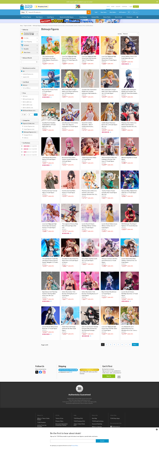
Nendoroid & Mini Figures (66, 17)
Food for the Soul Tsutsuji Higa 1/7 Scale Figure (49, 191)
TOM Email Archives (98, 421)
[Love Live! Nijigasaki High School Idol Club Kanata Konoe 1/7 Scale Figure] (50, 213)
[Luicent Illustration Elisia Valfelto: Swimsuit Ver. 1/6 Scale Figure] (130, 247)
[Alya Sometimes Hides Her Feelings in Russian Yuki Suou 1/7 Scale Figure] (110, 146)
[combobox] (57, 12)
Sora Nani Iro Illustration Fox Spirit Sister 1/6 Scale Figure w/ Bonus (70, 260)
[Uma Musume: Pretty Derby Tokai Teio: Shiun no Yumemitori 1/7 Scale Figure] (70, 112)
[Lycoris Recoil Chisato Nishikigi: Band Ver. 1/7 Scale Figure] (130, 281)
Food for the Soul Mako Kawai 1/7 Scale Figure (68, 191)
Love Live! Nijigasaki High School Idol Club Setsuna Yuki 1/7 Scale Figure (89, 58)
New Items (103, 12)
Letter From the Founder (41, 425)
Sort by (119, 33)
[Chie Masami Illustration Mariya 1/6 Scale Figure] (50, 146)
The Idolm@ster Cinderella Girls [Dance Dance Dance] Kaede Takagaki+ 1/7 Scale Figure (50, 260)
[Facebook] (40, 372)
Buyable (26, 49)
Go (36, 114)
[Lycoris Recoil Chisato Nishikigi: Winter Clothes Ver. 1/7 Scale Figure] (90, 213)
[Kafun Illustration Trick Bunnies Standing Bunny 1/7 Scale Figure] (90, 281)
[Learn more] (32, 34)
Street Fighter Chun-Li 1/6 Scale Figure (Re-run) (129, 57)
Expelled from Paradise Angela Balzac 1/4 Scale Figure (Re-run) (49, 124)
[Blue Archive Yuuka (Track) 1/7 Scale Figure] (50, 78)
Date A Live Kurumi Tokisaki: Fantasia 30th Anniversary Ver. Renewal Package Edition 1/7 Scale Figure (90, 328)
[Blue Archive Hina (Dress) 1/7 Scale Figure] (110, 281)
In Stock (26, 45)
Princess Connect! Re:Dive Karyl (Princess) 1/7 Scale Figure (109, 260)
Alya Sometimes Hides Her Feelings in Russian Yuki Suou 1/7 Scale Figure (109, 159)
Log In (130, 6)
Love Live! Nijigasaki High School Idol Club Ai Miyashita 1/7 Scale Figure (109, 58)
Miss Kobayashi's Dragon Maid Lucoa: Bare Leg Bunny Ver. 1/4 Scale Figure (70, 91)
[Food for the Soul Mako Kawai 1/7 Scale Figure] (70, 180)
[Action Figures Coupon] (79, 21)
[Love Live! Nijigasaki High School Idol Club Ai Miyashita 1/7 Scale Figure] (110, 45)
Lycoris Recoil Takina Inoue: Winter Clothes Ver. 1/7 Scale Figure (109, 225)
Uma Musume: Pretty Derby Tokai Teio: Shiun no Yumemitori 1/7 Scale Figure (70, 124)
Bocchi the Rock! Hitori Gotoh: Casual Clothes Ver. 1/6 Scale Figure (70, 159)
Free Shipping (83, 17)
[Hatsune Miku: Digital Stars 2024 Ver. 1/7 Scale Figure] (130, 180)
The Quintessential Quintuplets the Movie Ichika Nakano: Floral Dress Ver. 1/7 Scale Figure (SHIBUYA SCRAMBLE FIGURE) (50, 58)
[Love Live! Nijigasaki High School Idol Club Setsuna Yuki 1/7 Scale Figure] (90, 45)
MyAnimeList (116, 426)
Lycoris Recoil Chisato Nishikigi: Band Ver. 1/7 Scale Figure (129, 293)
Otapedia (124, 6)
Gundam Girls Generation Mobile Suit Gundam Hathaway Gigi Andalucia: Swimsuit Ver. (89, 91)
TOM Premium (41, 422)
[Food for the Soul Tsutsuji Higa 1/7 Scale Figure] (50, 180)
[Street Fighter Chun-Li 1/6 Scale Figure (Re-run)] (130, 45)
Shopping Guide (42, 6)
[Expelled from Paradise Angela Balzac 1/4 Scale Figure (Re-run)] (50, 112)
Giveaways (129, 17)
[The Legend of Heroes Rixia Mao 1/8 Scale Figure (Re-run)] (70, 213)
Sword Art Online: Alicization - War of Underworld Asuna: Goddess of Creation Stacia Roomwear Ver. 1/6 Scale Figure (90, 124)
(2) (110, 132)
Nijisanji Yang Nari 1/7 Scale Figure (129, 158)
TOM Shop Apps (115, 418)
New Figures (39, 17)
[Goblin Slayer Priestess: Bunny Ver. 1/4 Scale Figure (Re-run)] (110, 112)
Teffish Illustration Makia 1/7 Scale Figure (89, 158)
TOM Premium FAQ (79, 421)
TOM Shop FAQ (78, 418)
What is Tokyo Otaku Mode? (43, 419)
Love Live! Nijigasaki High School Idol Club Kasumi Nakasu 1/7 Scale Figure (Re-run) (70, 58)
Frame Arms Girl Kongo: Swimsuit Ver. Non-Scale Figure (69, 328)
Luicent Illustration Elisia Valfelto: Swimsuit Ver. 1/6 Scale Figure (129, 260)
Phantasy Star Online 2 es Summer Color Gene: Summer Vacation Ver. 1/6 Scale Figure (89, 192)
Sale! (96, 12)
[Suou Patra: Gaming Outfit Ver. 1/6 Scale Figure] (90, 247)
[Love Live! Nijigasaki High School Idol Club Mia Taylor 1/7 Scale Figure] (110, 315)
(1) (130, 64)
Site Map (94, 418)
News (112, 6)
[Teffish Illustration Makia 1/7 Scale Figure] (90, 146)
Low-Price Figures (26, 17)
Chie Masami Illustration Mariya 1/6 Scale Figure (49, 158)
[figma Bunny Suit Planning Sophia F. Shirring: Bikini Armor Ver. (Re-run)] (50, 281)
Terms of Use (59, 418)
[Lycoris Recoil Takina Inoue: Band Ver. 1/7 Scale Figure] (50, 315)
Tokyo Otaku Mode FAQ (79, 424)
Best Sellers (113, 12)
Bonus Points (106, 17)
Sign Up (136, 6)
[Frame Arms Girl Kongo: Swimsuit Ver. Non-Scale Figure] (70, 315)
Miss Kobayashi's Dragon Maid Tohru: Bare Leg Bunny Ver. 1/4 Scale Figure (110, 91)
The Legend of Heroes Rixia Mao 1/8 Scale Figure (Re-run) (70, 225)
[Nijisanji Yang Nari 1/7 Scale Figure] (130, 146)
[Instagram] (44, 372)
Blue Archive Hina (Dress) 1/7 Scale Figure (109, 292)
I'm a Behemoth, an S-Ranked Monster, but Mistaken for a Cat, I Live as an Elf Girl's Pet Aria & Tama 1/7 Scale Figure (129, 328)
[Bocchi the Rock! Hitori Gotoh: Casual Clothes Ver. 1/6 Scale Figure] (70, 146)
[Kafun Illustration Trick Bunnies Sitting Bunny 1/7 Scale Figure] (70, 281)
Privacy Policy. (74, 445)
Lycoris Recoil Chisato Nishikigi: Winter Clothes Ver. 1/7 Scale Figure (89, 225)
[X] (36, 372)
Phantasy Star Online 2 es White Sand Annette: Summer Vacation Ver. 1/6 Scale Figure (128, 124)
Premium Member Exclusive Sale (29, 33)
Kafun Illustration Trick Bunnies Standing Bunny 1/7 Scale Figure (90, 293)
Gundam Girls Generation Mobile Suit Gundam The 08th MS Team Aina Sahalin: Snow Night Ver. (129, 91)
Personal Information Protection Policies (61, 424)
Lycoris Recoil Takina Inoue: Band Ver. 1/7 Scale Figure (50, 327)
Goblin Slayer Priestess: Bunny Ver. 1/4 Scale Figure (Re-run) (109, 124)
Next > (135, 344)
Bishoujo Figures (50, 29)
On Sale (26, 38)
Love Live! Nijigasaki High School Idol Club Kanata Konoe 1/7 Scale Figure (49, 225)
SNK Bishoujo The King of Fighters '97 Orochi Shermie (129, 224)
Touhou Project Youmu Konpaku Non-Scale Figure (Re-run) (109, 192)
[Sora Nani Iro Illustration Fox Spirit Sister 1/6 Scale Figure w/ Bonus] (70, 247)
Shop (108, 6)
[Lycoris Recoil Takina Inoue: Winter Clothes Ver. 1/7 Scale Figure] (110, 213)
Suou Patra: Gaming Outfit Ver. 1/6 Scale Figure (89, 259)
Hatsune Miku (95, 17)
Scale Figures (50, 17)
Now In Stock (118, 17)
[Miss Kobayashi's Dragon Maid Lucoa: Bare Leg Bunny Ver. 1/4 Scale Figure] (70, 78)
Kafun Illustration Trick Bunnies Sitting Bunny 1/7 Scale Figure (69, 293)
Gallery (118, 6)
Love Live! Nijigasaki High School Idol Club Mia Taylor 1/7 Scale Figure (109, 328)
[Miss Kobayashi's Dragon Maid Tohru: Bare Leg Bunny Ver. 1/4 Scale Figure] (110, 78)
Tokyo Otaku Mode (78, 6)
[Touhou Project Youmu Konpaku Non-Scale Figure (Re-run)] (110, 180)
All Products (122, 12)
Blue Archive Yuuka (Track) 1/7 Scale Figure (50, 90)
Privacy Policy (59, 421)
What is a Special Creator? (97, 427)
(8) (70, 233)
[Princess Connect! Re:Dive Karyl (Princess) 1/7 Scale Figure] (110, 247)
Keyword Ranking (97, 424)
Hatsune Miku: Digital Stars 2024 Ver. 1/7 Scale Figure (129, 191)
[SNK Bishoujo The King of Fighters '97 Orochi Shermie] (130, 213)
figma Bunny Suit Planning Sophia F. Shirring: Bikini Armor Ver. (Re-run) (49, 293)
